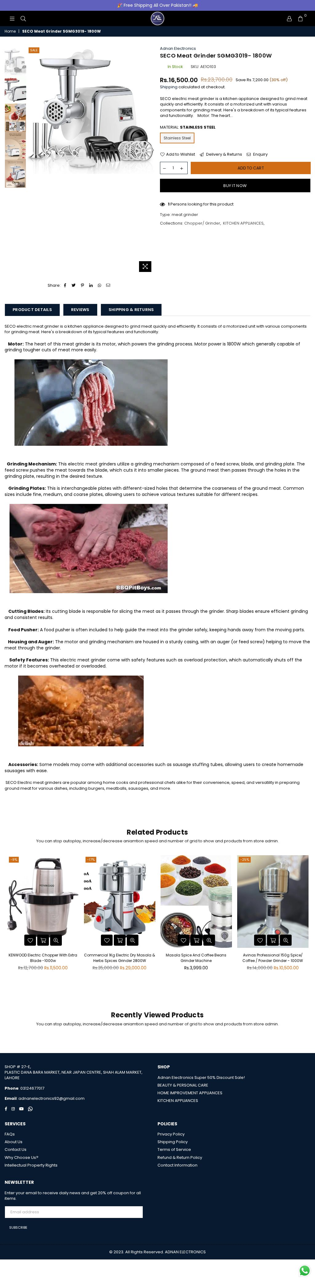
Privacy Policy (171, 1134)
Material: (188, 127)
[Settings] (289, 18)
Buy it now (235, 186)
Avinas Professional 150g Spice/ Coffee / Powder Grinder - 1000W (272, 957)
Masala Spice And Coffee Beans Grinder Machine (196, 957)
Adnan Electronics (178, 48)
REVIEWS (80, 310)
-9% (13, 859)
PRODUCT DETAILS (32, 310)
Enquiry (260, 154)
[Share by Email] (108, 285)
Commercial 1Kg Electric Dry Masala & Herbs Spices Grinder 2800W (119, 957)
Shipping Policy (173, 1142)
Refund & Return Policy (180, 1157)
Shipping (168, 87)
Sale (34, 50)
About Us (13, 1142)
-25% (244, 859)
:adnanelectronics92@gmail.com (51, 1098)
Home (10, 31)
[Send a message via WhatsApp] (304, 1270)
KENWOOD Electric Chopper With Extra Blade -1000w (43, 957)
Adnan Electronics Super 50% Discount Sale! (201, 1077)
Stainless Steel (177, 138)
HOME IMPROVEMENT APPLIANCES (190, 1093)
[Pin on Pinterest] (82, 285)
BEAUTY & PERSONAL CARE (183, 1085)
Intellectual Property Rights (31, 1165)
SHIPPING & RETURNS (131, 310)
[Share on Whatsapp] (100, 285)
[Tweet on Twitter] (74, 285)
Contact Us (15, 1149)
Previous (32, 160)
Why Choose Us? (21, 1157)
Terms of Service (174, 1149)
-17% (91, 859)
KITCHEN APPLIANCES (243, 223)
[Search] (23, 18)
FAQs (10, 1134)
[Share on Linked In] (91, 285)
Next (150, 160)
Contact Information (177, 1165)
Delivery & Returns (223, 154)
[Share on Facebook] (65, 285)
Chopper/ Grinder (202, 223)
